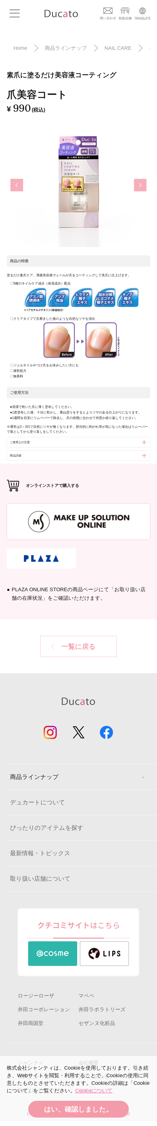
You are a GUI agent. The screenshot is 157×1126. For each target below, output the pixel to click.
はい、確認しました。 (78, 1109)
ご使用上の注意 (20, 442)
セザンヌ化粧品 (96, 1023)
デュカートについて (37, 802)
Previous (15, 184)
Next (143, 185)
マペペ (86, 995)
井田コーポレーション (44, 1009)
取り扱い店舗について (40, 878)
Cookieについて (94, 1090)
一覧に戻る (79, 646)
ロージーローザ (36, 995)
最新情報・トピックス (40, 853)
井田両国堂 (30, 1023)
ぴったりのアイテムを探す (46, 827)
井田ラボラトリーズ (102, 1009)
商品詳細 (15, 455)
